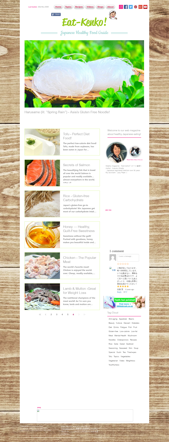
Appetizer (123, 319)
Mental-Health (120, 335)
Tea (124, 352)
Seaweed (123, 348)
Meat (111, 335)
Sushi (119, 352)
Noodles (112, 340)
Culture (119, 323)
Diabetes (135, 323)
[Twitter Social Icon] (131, 7)
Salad (122, 344)
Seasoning (113, 348)
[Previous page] (45, 314)
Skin (130, 348)
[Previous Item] (29, 74)
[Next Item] (140, 74)
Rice (110, 344)
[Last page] (84, 314)
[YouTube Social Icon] (145, 7)
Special (112, 352)
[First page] (40, 314)
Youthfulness (114, 365)
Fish (130, 327)
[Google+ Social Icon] (140, 7)
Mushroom (132, 335)
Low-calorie (125, 331)
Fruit (135, 327)
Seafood (129, 344)
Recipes (133, 340)
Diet (110, 327)
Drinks (116, 327)
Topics (116, 356)
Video (121, 360)
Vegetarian (113, 360)
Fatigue (123, 327)
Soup (136, 348)
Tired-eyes (131, 352)
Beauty (111, 323)
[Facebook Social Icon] (126, 7)
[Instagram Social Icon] (121, 7)
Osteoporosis (122, 340)
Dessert (127, 323)
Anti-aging (113, 319)
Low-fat (134, 331)
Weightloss (130, 360)
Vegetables (125, 356)
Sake (116, 344)
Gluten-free (113, 331)
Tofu (110, 356)
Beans (131, 319)
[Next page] (78, 314)
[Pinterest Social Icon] (136, 7)
